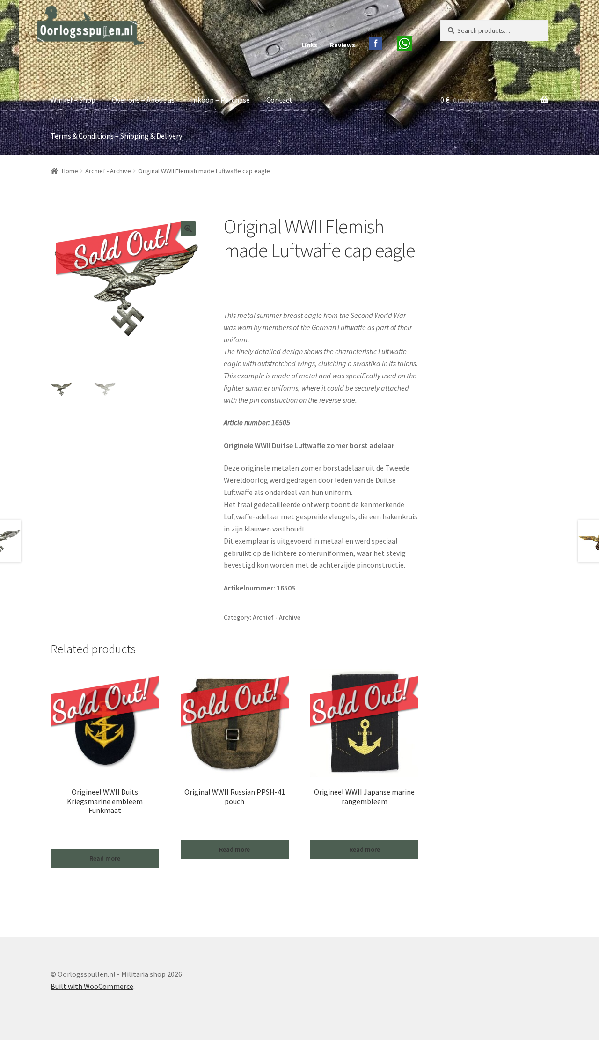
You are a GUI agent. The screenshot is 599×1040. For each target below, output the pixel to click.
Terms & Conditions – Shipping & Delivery (116, 135)
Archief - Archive (108, 171)
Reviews (342, 45)
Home (70, 171)
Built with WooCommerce (92, 986)
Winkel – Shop (73, 99)
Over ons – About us (143, 99)
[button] (188, 228)
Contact (279, 99)
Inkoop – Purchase (220, 99)
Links (309, 45)
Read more (104, 858)
